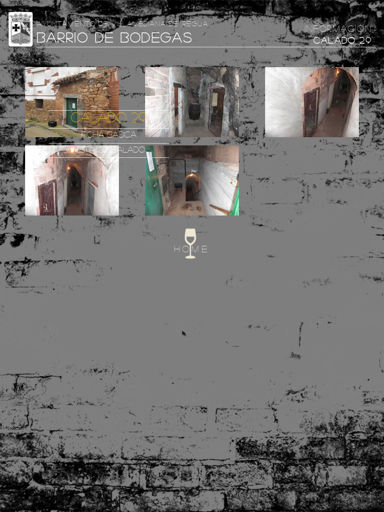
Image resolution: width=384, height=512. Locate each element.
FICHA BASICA (108, 134)
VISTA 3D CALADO (109, 149)
